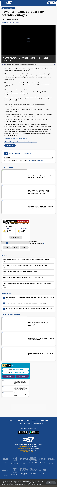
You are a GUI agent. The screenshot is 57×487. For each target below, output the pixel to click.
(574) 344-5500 (33, 450)
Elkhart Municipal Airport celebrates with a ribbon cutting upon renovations (25, 265)
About (11, 420)
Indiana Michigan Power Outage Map (15, 139)
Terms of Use (30, 160)
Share (52, 2)
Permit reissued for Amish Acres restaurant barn (41, 354)
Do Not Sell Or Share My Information (30, 423)
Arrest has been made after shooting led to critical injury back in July (23, 277)
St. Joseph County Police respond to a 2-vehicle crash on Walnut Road (39, 176)
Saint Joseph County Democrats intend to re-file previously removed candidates (26, 259)
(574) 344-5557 (34, 446)
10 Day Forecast (15, 237)
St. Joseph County (8, 8)
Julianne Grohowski (11, 20)
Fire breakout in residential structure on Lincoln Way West (20, 271)
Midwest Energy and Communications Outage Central (20, 142)
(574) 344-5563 (35, 448)
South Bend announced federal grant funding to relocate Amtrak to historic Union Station (27, 284)
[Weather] (16, 223)
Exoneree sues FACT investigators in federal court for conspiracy (41, 338)
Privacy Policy (39, 160)
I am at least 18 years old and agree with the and (24, 160)
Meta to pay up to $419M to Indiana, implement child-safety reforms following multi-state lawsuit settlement (40, 192)
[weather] (4, 231)
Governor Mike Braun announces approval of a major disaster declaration (40, 207)
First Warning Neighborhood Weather (36, 242)
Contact (20, 420)
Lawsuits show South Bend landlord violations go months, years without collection (38, 323)
